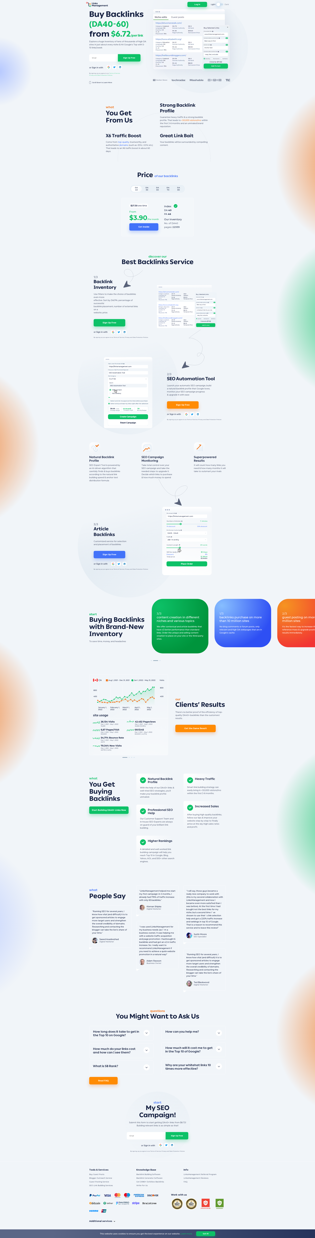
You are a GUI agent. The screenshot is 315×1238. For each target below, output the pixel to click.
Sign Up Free (129, 58)
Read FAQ (103, 1081)
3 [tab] (160, 660)
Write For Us (142, 1185)
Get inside (143, 227)
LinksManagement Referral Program (200, 1174)
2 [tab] (155, 660)
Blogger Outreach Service (100, 1178)
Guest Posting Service (99, 1182)
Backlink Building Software (148, 1174)
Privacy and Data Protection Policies (100, 75)
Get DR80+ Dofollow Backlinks (150, 1182)
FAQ (185, 1182)
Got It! (206, 1234)
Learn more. (186, 1234)
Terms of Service (114, 73)
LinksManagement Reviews (196, 1178)
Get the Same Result (195, 728)
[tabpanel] (179, 623)
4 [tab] (134, 757)
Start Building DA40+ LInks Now (109, 810)
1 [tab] (151, 660)
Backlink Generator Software (149, 1178)
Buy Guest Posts (96, 1174)
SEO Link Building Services (101, 1185)
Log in (197, 4)
